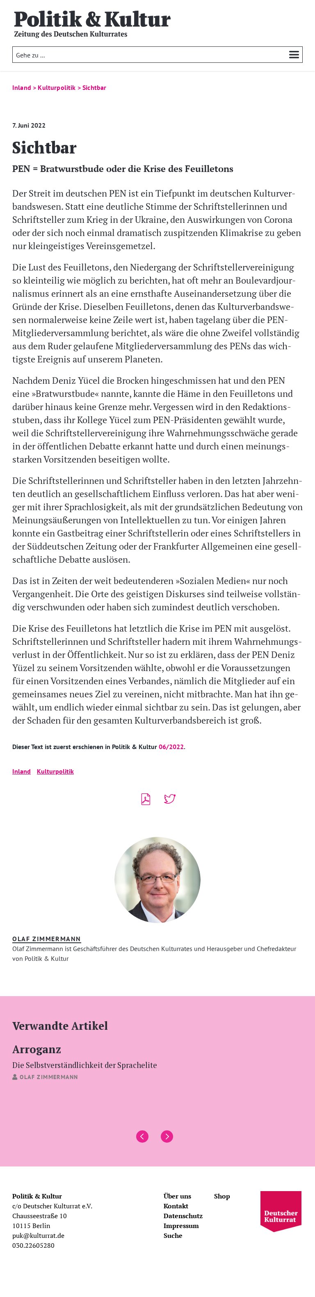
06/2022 (171, 746)
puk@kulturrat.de (38, 1235)
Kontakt (176, 1205)
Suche (173, 1235)
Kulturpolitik (55, 771)
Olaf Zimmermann (46, 939)
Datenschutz (183, 1215)
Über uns (177, 1196)
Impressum (181, 1225)
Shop (222, 1196)
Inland (21, 771)
